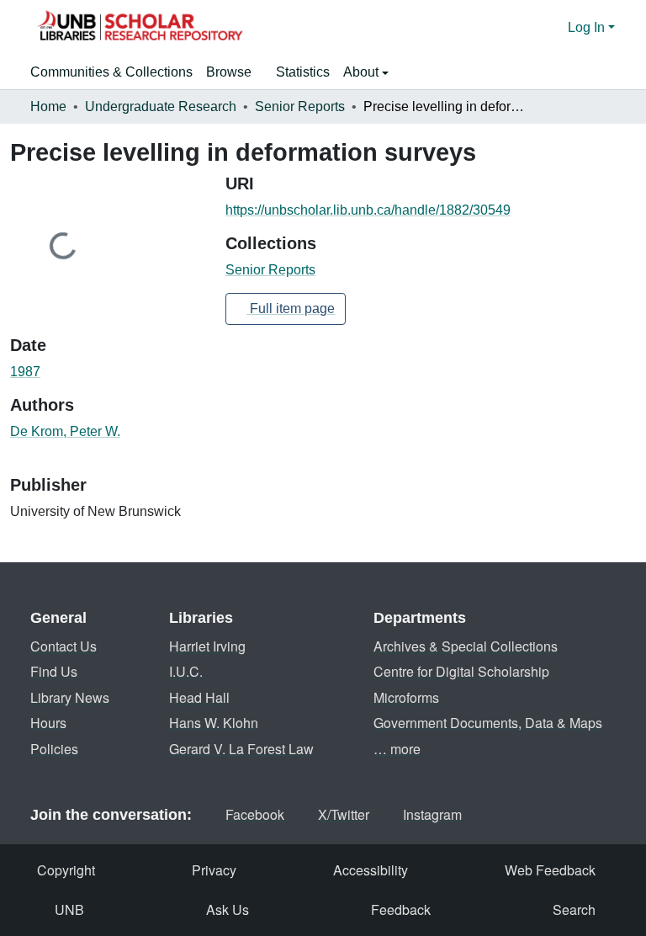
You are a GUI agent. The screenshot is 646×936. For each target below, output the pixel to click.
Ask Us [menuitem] (227, 909)
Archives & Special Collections (465, 646)
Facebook (254, 814)
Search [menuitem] (574, 909)
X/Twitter (343, 814)
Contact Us (63, 646)
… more (397, 748)
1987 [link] (25, 371)
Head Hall (199, 697)
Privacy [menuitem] (214, 870)
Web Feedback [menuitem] (550, 870)
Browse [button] (229, 72)
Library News (69, 697)
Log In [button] (588, 27)
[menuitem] (234, 72)
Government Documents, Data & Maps (487, 722)
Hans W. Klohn (213, 722)
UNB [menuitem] (69, 909)
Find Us (53, 671)
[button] (139, 28)
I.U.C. (186, 671)
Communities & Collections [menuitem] (111, 72)
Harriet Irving (207, 646)
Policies (54, 748)
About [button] (362, 72)
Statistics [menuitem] (303, 72)
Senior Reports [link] (300, 106)
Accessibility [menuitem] (370, 870)
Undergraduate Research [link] (160, 106)
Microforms (406, 697)
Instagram (432, 814)
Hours (48, 722)
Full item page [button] (290, 308)
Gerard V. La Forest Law (241, 748)
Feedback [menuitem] (401, 909)
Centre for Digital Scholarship (461, 671)
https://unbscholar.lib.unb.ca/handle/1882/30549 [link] (368, 210)
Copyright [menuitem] (66, 870)
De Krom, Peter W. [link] (65, 431)
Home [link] (48, 106)
